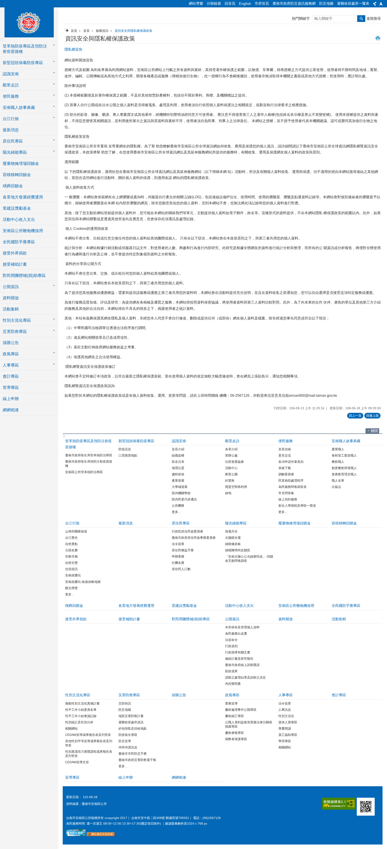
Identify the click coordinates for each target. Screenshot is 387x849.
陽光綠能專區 (236, 523)
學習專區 (284, 741)
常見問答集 (286, 493)
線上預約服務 (287, 499)
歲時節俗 (178, 474)
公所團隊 (178, 505)
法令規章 (178, 544)
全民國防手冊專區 (19, 242)
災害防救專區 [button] (15, 331)
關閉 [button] (374, 431)
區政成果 (231, 671)
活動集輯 (11, 309)
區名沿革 (178, 461)
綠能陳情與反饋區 (237, 550)
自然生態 (71, 563)
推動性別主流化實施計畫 (82, 703)
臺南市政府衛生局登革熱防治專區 (88, 455)
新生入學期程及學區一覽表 (297, 505)
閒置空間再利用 (236, 487)
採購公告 (11, 342)
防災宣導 (124, 741)
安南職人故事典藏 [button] (19, 107)
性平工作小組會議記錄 (81, 716)
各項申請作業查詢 (290, 461)
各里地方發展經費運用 (23, 197)
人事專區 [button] (11, 365)
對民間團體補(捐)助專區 (24, 275)
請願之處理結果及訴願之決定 (245, 677)
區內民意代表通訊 (184, 499)
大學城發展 (179, 487)
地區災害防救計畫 (131, 716)
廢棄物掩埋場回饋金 (21, 163)
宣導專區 (11, 387)
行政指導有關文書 (237, 652)
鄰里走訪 (232, 441)
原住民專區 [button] (13, 141)
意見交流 (284, 455)
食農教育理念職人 (344, 474)
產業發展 (178, 480)
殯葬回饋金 (13, 186)
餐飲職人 (338, 461)
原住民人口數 (181, 569)
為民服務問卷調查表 (292, 487)
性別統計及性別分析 (79, 722)
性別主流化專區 (77, 695)
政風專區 (232, 695)
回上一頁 (355, 415)
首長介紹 (178, 449)
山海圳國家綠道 (76, 531)
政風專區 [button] (11, 354)
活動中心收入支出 (19, 219)
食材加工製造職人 (344, 455)
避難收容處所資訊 (131, 722)
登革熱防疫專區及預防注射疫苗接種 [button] (25, 49)
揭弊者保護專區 (236, 739)
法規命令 (231, 640)
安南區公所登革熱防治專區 (84, 472)
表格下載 (284, 468)
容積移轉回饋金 (17, 174)
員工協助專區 (287, 735)
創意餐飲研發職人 (344, 468)
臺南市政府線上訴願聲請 (242, 665)
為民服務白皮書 (236, 633)
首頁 (74, 30)
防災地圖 (326, 3)
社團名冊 (178, 563)
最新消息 (11, 130)
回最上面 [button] (372, 415)
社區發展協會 (234, 461)
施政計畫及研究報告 (239, 658)
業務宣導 (231, 703)
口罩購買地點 (127, 455)
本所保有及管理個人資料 (242, 627)
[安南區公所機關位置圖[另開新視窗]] (76, 835)
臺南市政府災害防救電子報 (137, 760)
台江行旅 (72, 523)
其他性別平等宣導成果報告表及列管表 (88, 743)
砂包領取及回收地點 (132, 728)
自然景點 (71, 544)
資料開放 (11, 298)
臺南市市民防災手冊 (132, 753)
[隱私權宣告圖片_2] (366, 807)
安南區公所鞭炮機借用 (23, 230)
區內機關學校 (181, 493)
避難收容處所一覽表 (353, 3)
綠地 (228, 493)
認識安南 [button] (11, 74)
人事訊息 (284, 709)
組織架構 (178, 455)
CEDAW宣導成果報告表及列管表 (88, 735)
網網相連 (11, 410)
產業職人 (338, 449)
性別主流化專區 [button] (17, 320)
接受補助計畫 (15, 264)
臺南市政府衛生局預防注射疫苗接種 (88, 464)
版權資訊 (102, 30)
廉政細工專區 (234, 716)
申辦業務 (178, 556)
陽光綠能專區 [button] (15, 152)
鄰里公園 (231, 474)
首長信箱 (284, 449)
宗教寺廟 (71, 556)
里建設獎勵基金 (17, 208)
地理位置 (178, 468)
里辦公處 (231, 455)
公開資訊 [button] (11, 286)
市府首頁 (262, 3)
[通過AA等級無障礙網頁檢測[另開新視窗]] (339, 804)
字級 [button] (381, 3)
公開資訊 (232, 619)
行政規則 (231, 646)
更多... (176, 512)
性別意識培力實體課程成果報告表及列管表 (88, 754)
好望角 (229, 480)
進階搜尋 (373, 18)
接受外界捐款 (15, 253)
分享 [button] (374, 3)
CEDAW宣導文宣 (77, 762)
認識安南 (179, 441)
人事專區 (285, 695)
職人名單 (338, 480)
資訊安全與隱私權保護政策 (133, 30)
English (245, 4)
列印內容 (378, 38)
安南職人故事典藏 (346, 441)
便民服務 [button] (11, 96)
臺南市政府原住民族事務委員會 (194, 537)
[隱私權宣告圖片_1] (101, 835)
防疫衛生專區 (127, 735)
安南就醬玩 (73, 575)
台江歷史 (71, 537)
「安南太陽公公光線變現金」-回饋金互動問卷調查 (249, 558)
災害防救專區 (129, 695)
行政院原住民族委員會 (187, 531)
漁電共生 (231, 531)
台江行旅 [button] (11, 118)
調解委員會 (286, 474)
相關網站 (71, 728)
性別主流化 (286, 716)
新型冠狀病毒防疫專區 (136, 441)
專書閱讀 (284, 728)
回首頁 (230, 3)
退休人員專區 (287, 722)
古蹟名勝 (71, 550)
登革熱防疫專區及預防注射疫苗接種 (88, 444)
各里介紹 (231, 449)
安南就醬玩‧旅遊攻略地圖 (83, 582)
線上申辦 (11, 398)
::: (4, 2)
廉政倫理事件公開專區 (240, 709)
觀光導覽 (71, 588)
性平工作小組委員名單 (81, 709)
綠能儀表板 (233, 544)
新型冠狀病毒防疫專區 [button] (23, 62)
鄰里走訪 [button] (11, 85)
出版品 (336, 487)
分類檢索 (214, 3)
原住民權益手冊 (183, 550)
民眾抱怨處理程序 (290, 480)
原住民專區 (181, 523)
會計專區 (11, 376)
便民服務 (285, 441)
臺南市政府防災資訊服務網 (294, 3)
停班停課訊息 (127, 747)
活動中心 (231, 468)
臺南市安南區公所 (29, 21)
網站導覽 (196, 3)
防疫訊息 (124, 449)
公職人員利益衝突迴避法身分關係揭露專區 (248, 724)
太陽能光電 (233, 537)
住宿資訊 (71, 569)
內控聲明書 (233, 683)
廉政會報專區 (234, 733)
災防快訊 (124, 703)
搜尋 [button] (361, 18)
